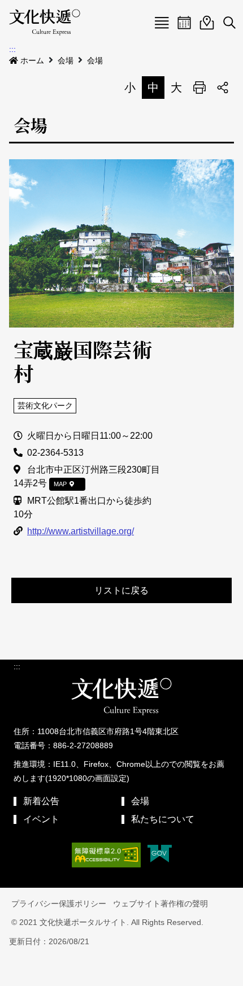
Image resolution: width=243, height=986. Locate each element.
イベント (41, 819)
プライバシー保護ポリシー (58, 903)
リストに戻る (121, 590)
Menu (161, 22)
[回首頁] (44, 22)
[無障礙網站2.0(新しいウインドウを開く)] (106, 855)
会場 (65, 60)
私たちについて (162, 819)
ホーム (32, 60)
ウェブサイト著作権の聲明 (160, 903)
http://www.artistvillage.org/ (80, 531)
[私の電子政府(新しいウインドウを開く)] (159, 854)
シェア (222, 87)
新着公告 (41, 801)
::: (12, 49)
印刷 (199, 87)
